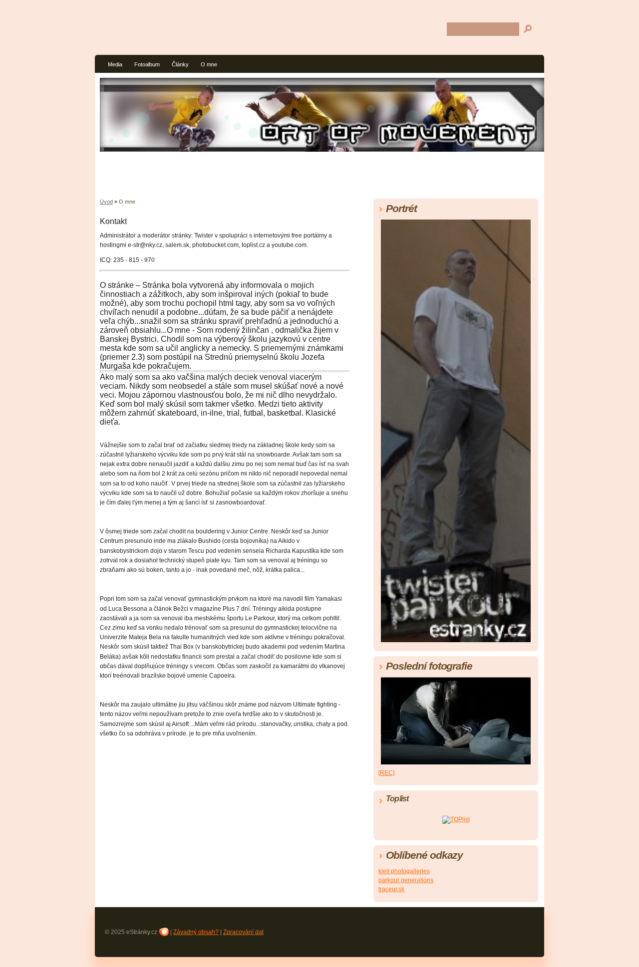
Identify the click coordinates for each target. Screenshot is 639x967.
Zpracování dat (243, 932)
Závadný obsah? (196, 932)
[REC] (386, 772)
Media (115, 64)
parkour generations (405, 880)
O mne (209, 64)
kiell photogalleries (404, 871)
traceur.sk (391, 889)
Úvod (106, 202)
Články (180, 64)
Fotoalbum (147, 64)
